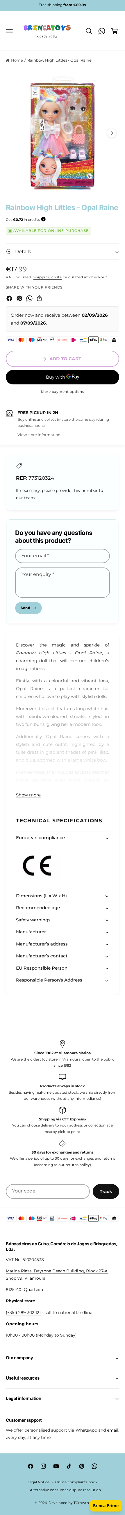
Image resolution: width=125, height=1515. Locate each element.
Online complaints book (76, 1482)
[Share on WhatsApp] (29, 298)
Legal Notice (38, 1482)
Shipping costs (47, 277)
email (112, 1430)
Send (25, 608)
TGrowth (81, 1503)
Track (106, 1191)
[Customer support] (101, 31)
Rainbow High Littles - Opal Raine (59, 60)
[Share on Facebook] (9, 298)
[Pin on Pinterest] (19, 298)
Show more (28, 795)
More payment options (62, 391)
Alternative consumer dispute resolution (65, 1490)
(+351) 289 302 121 (23, 1312)
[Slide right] (111, 133)
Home (17, 60)
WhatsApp (86, 1430)
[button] (9, 31)
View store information (38, 434)
